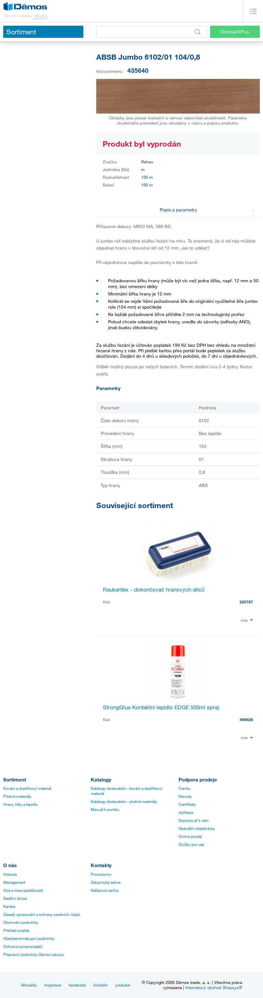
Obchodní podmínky (20, 922)
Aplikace (186, 812)
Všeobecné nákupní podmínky (29, 938)
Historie (10, 874)
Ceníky (185, 788)
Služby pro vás (191, 844)
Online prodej (190, 836)
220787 (246, 601)
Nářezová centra (104, 890)
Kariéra (9, 906)
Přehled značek (16, 930)
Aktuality (29, 984)
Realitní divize (15, 898)
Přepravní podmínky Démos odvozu (33, 954)
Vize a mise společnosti (23, 890)
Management (14, 882)
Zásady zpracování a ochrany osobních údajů (41, 914)
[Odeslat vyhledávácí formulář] (197, 31)
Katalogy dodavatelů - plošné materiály (124, 801)
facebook (77, 984)
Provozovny (101, 874)
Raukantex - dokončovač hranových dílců (153, 589)
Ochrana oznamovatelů (23, 946)
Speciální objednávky (197, 828)
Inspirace (52, 984)
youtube (122, 984)
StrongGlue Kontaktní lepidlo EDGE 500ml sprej (161, 707)
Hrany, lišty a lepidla (20, 804)
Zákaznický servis (106, 882)
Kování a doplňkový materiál (27, 788)
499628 (246, 719)
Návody (185, 796)
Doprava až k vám (193, 820)
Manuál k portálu (105, 809)
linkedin (100, 984)
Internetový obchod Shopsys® (213, 987)
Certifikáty (187, 804)
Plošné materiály (17, 796)
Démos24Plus (235, 31)
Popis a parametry (178, 209)
